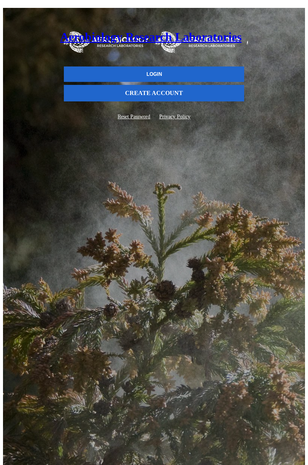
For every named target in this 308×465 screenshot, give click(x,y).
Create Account (154, 93)
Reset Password (134, 116)
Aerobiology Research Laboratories (151, 37)
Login (154, 74)
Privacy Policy (174, 116)
